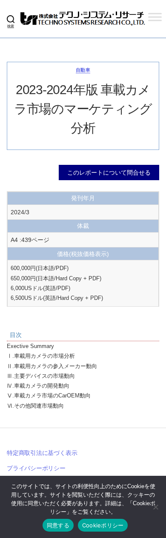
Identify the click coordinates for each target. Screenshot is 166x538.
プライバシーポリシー (36, 468)
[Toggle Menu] (155, 17)
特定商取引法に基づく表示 (42, 452)
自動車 (83, 69)
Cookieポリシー (103, 525)
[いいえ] (155, 507)
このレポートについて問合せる (109, 172)
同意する (58, 525)
